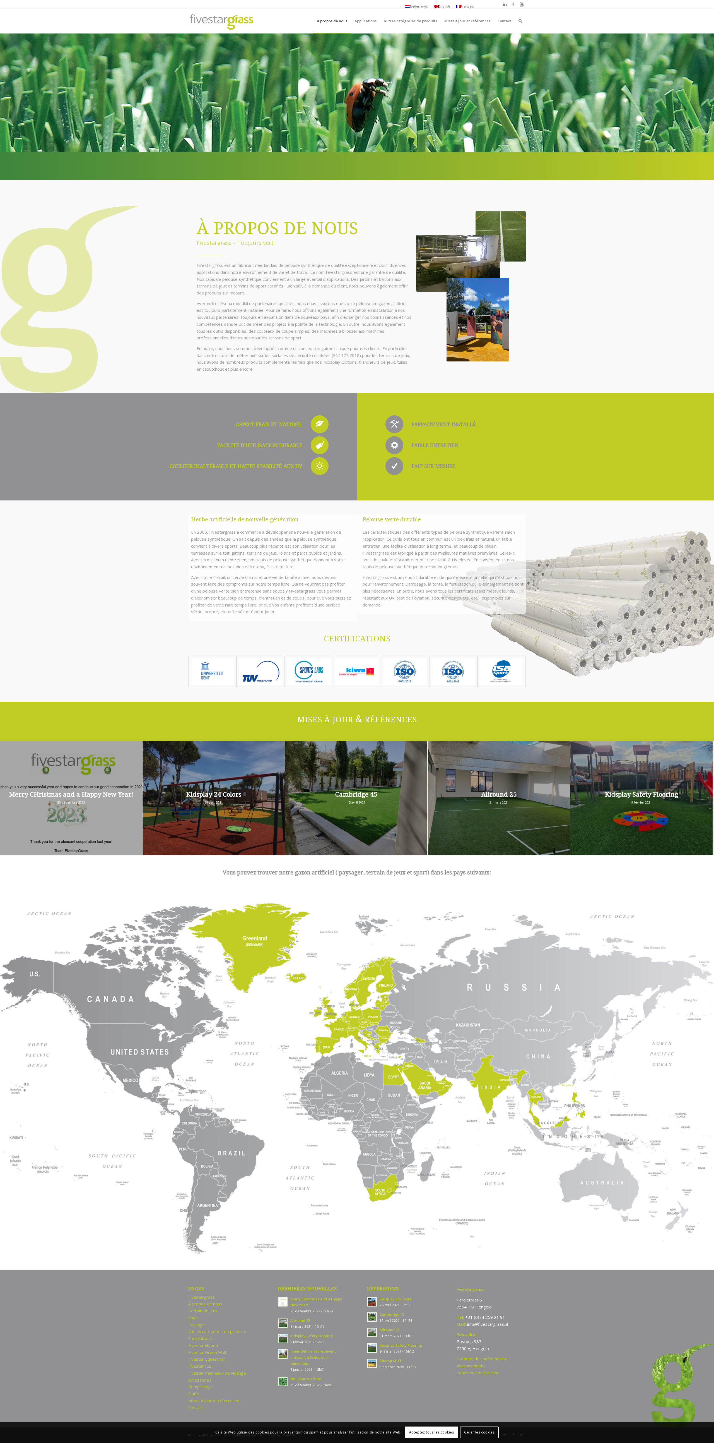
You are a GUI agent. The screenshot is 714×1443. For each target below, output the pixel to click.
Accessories (199, 1380)
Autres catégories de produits (217, 1331)
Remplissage (200, 1386)
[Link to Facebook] (513, 4)
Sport (193, 1317)
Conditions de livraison (478, 1372)
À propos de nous (205, 1304)
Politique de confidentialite (482, 1358)
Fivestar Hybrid (203, 1345)
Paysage (196, 1324)
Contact (195, 1407)
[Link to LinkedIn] (505, 4)
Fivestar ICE (199, 1366)
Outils (193, 1393)
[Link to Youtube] (521, 4)
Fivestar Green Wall (207, 1352)
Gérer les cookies (479, 1432)
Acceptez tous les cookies (431, 1432)
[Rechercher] (520, 21)
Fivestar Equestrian (207, 1359)
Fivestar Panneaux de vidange (217, 1373)
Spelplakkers (200, 1338)
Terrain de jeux (203, 1310)
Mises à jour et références (213, 1400)
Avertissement (471, 1365)
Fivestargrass (201, 1297)
